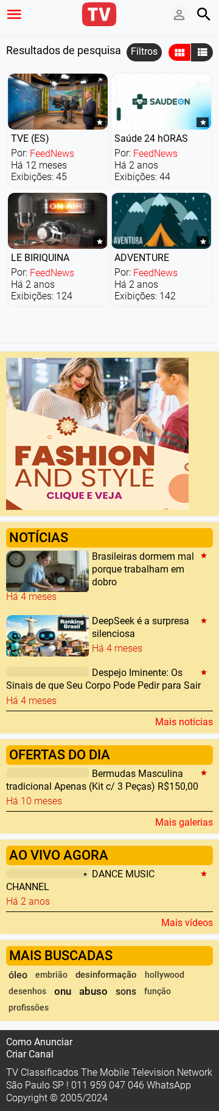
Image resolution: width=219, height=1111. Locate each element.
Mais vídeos (187, 922)
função (157, 991)
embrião (51, 975)
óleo (18, 975)
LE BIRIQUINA (40, 257)
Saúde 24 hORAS (151, 138)
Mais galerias (184, 822)
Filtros (144, 51)
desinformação (106, 974)
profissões (29, 1008)
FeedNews (52, 153)
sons (126, 991)
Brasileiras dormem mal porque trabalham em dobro (143, 569)
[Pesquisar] (204, 14)
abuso (93, 991)
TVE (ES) (30, 138)
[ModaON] (97, 433)
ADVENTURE (141, 257)
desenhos (27, 991)
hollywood (164, 975)
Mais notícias (184, 721)
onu (62, 991)
